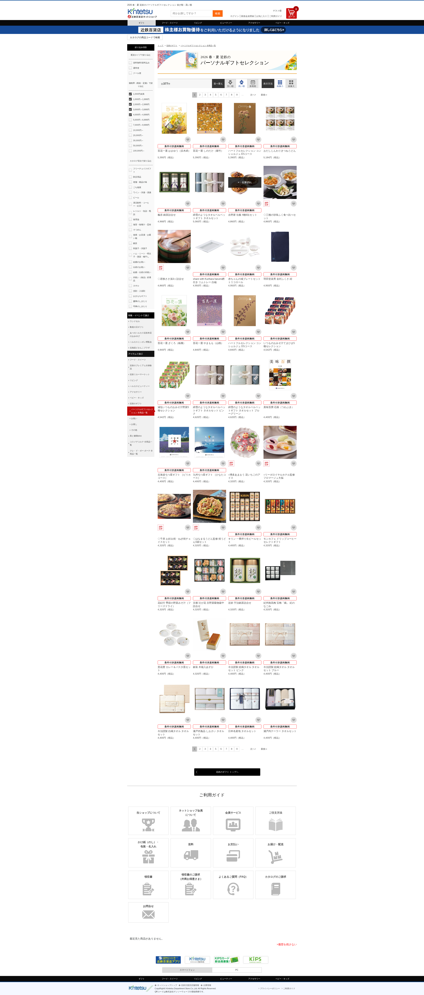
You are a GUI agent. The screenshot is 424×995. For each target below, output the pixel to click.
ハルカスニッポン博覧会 (141, 342)
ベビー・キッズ (282, 23)
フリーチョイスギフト (142, 170)
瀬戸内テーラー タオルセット (280, 731)
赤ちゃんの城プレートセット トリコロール (244, 280)
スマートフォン (187, 970)
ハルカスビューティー (140, 386)
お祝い (134, 418)
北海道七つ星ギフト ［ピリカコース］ (174, 476)
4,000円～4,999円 (141, 115)
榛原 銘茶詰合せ (167, 214)
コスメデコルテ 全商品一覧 (141, 443)
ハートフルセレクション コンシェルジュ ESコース (244, 152)
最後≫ (264, 95)
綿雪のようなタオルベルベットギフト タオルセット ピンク (209, 410)
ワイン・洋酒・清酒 (142, 192)
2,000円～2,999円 (141, 104)
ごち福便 (137, 187)
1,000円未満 (138, 94)
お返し (134, 424)
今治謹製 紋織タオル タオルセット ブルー (279, 669)
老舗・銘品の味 (140, 182)
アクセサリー (254, 23)
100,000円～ (139, 151)
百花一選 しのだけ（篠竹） (208, 150)
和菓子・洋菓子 (140, 248)
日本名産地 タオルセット (242, 731)
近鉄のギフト (136, 403)
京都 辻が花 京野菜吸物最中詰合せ (208, 604)
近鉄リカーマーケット (140, 374)
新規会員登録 (247, 16)
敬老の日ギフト (137, 327)
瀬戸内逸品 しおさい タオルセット (208, 733)
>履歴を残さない (287, 944)
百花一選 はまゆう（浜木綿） (174, 150)
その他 (134, 430)
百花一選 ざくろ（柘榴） (172, 343)
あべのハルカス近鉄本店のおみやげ (141, 334)
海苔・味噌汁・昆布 (142, 224)
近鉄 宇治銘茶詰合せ (239, 602)
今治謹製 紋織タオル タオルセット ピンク (243, 669)
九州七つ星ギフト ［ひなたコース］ (209, 476)
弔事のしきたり (140, 306)
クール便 (137, 73)
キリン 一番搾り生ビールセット (244, 540)
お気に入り (261, 16)
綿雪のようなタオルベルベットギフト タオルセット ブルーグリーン (244, 410)
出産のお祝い (139, 267)
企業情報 (207, 985)
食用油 (136, 219)
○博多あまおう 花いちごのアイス (244, 476)
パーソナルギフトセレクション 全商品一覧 (142, 411)
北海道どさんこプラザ (140, 348)
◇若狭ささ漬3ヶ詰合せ (171, 278)
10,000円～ (138, 130)
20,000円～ (138, 135)
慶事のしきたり (140, 301)
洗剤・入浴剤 (139, 291)
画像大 (291, 82)
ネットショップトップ (167, 985)
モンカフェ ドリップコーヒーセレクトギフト (280, 540)
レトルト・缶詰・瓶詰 (142, 212)
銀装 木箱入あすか (203, 667)
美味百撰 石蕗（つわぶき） (279, 407)
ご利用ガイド (275, 16)
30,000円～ (138, 140)
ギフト (142, 23)
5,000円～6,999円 (141, 120)
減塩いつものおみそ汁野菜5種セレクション (173, 409)
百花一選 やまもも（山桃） (208, 343)
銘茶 (135, 243)
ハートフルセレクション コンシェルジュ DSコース (244, 345)
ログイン (234, 16)
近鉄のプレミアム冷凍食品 (141, 367)
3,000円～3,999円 (141, 109)
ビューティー (226, 23)
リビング (198, 23)
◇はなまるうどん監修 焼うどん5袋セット (209, 540)
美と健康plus (136, 436)
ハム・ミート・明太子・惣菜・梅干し (142, 255)
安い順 (230, 82)
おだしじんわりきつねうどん (280, 150)
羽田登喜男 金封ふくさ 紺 (278, 278)
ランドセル (135, 321)
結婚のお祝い (139, 262)
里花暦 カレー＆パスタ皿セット (174, 669)
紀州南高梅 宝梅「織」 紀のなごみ (279, 604)
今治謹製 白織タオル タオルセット (173, 733)
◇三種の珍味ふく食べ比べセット (280, 216)
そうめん (137, 230)
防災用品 (137, 177)
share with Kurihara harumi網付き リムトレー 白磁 (208, 280)
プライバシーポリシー (270, 988)
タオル (136, 286)
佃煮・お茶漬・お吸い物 (142, 236)
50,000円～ (138, 146)
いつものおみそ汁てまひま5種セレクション (279, 345)
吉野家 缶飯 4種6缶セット (242, 214)
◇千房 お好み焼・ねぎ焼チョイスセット (174, 540)
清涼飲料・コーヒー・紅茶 (141, 204)
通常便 (136, 68)
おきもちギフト (140, 296)
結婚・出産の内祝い (142, 272)
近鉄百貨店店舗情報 (190, 985)
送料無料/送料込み (141, 63)
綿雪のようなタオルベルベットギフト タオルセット (209, 216)
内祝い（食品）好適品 (142, 279)
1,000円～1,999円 (141, 99)
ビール (136, 197)
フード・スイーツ (170, 23)
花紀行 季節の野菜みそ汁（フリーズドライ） (174, 604)
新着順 (252, 82)
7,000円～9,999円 (141, 125)
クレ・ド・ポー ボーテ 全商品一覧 (141, 452)
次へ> (253, 95)
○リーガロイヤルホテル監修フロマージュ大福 (279, 476)
